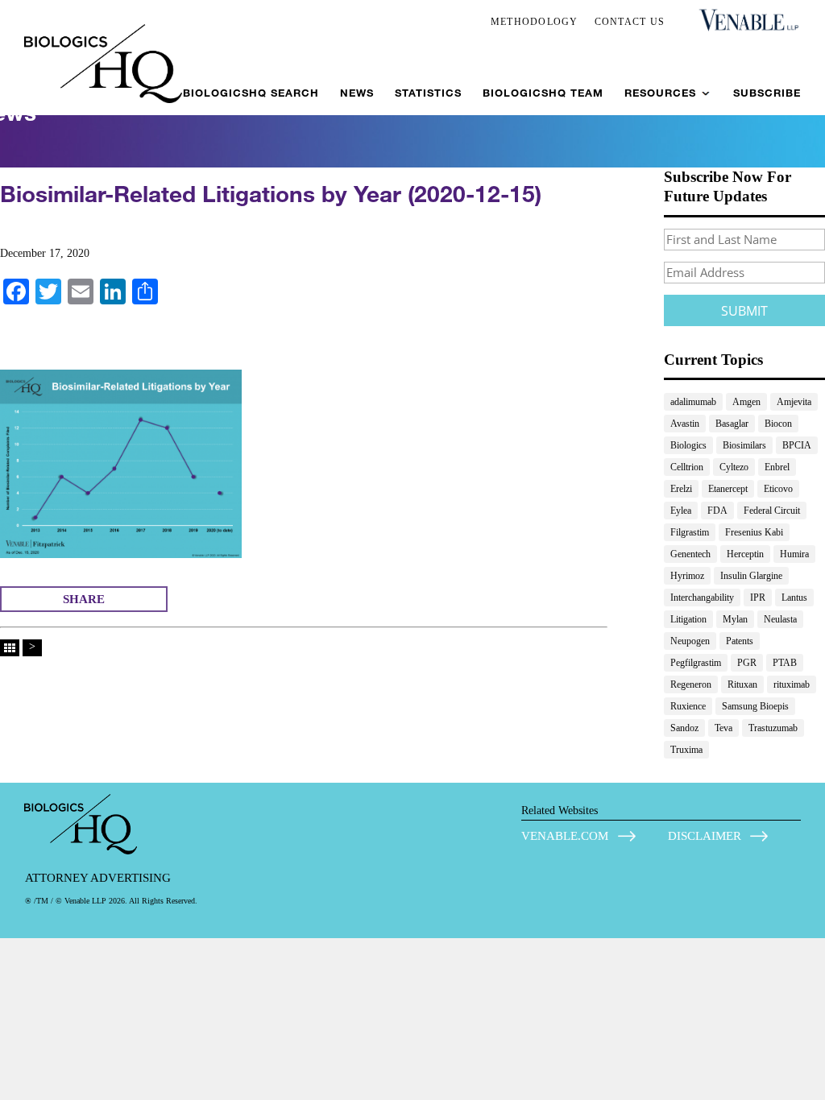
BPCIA (796, 445)
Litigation (688, 619)
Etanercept (728, 488)
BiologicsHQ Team (543, 93)
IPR (757, 597)
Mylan (735, 619)
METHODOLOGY (534, 21)
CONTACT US (630, 21)
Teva (723, 728)
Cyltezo (733, 467)
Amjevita (794, 401)
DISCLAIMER (704, 835)
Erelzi (681, 488)
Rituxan (742, 684)
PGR (747, 662)
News (357, 93)
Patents (739, 641)
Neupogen (690, 641)
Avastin (684, 423)
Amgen (746, 401)
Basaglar (731, 423)
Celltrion (686, 467)
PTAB (785, 662)
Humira (794, 554)
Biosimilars (744, 445)
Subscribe (767, 93)
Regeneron (690, 684)
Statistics (428, 93)
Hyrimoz (687, 575)
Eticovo (778, 488)
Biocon (778, 423)
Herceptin (745, 554)
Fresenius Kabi (754, 532)
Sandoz (684, 728)
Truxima (686, 749)
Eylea (680, 510)
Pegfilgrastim (695, 662)
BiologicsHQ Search (251, 93)
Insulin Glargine (751, 575)
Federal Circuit (772, 510)
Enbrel (777, 467)
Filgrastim (689, 532)
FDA (717, 510)
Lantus (794, 597)
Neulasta (780, 619)
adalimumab (693, 401)
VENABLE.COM (564, 835)
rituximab (791, 684)
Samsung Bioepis (755, 706)
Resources (660, 93)
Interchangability (702, 597)
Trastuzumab (773, 728)
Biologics (688, 445)
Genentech (690, 554)
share (84, 599)
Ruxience (688, 706)
